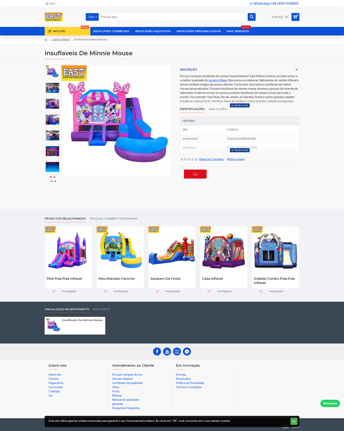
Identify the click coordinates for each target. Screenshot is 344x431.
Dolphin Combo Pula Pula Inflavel (274, 281)
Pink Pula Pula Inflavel (64, 279)
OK (294, 421)
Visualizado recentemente (67, 309)
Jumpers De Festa (165, 279)
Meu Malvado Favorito (117, 279)
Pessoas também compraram (113, 218)
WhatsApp (330, 403)
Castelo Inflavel (60, 39)
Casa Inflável (212, 279)
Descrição (188, 69)
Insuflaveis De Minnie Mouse (82, 320)
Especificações (192, 109)
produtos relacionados (65, 218)
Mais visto (101, 309)
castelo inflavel (217, 80)
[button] (53, 68)
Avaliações (218, 109)
